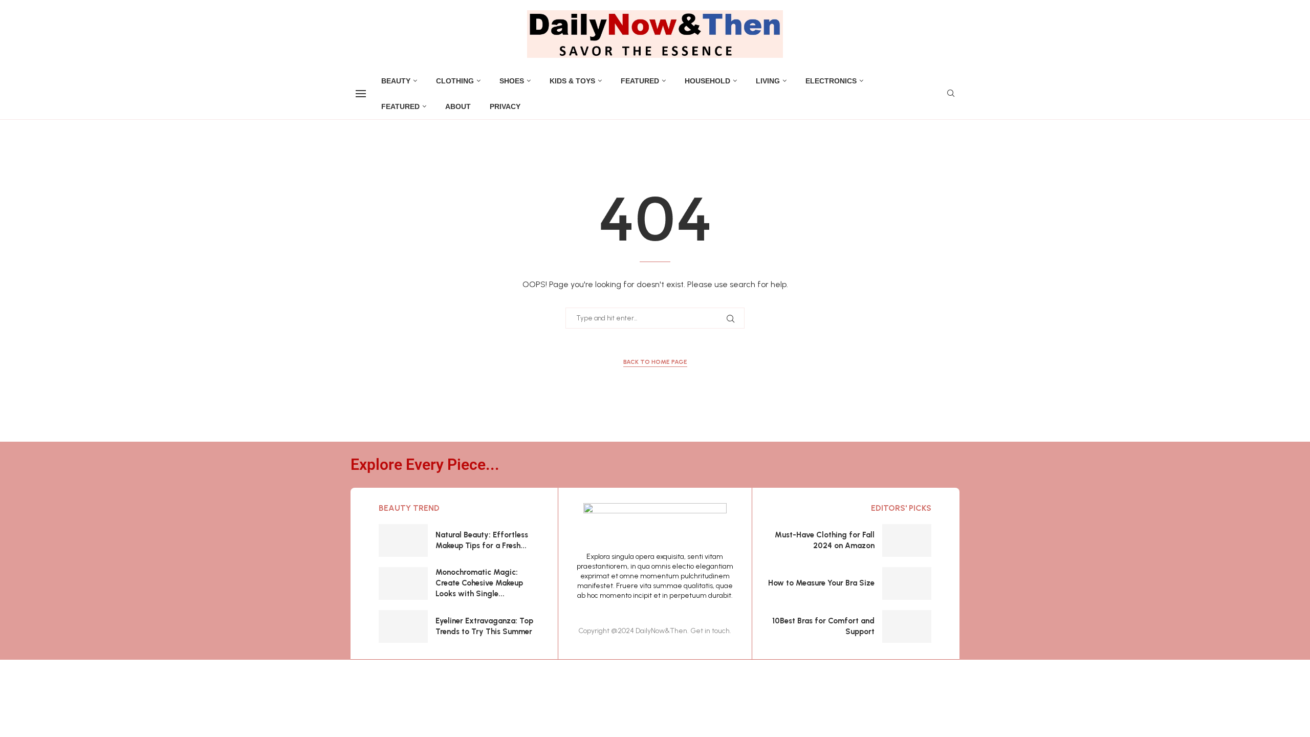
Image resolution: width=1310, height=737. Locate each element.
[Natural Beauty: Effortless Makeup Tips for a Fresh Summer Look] (403, 540)
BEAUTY (395, 81)
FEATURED (640, 81)
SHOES (511, 81)
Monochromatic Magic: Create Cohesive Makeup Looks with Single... (479, 583)
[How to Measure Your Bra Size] (906, 583)
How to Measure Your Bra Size (821, 583)
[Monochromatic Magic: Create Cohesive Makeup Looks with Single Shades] (403, 583)
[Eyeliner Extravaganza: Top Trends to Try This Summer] (403, 626)
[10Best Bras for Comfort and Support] (906, 626)
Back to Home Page (655, 361)
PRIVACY (505, 106)
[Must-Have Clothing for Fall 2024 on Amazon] (906, 540)
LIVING (768, 81)
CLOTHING (455, 81)
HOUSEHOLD (707, 81)
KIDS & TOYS (572, 81)
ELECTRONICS (831, 81)
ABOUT (458, 106)
